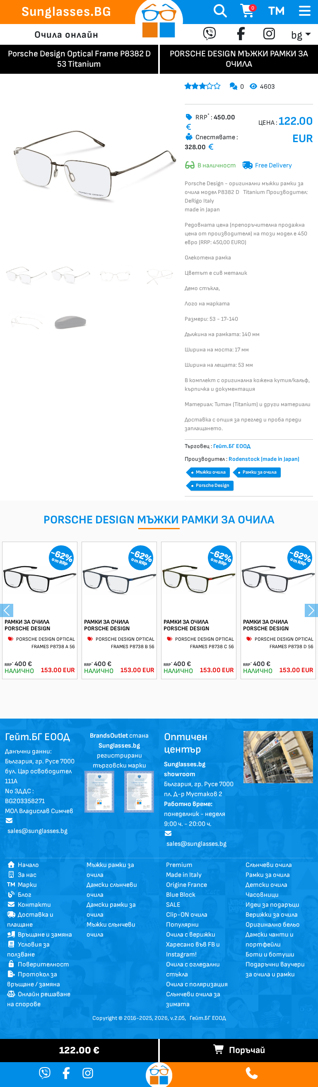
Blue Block (180, 895)
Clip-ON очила (186, 915)
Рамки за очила (260, 472)
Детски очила (266, 885)
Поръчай (245, 1050)
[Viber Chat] (44, 1074)
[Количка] (276, 12)
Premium (179, 865)
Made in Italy (184, 875)
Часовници (262, 895)
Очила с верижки (190, 935)
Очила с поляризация (197, 984)
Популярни (182, 925)
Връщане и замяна (43, 935)
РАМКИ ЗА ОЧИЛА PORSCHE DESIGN (27, 625)
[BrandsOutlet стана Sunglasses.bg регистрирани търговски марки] (99, 791)
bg (296, 35)
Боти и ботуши (270, 955)
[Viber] (211, 35)
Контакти (33, 905)
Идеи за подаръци (272, 905)
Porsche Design (212, 485)
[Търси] (220, 12)
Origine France (186, 885)
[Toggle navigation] (304, 11)
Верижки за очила (272, 915)
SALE (173, 905)
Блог (23, 895)
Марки (26, 885)
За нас (25, 875)
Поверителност (42, 964)
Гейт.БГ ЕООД (208, 1018)
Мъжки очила (211, 472)
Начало (27, 865)
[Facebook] (241, 35)
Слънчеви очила (269, 865)
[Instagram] (269, 35)
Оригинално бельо (273, 925)
